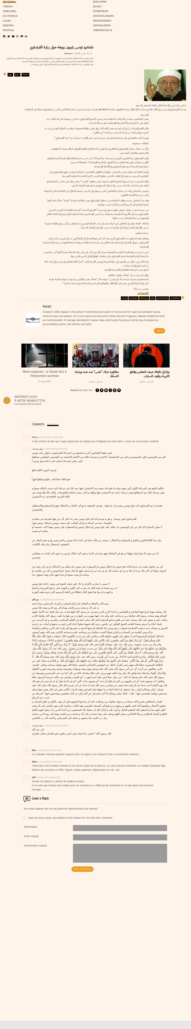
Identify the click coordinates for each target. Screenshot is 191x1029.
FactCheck (9, 16)
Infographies (101, 21)
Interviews (100, 11)
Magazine (99, 2)
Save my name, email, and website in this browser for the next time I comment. (70, 818)
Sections (9, 2)
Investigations (102, 16)
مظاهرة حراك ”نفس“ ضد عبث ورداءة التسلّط (97, 374)
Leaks (6, 21)
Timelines (9, 11)
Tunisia (124, 298)
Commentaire (35, 845)
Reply (69, 437)
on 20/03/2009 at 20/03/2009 (55, 726)
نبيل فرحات (37, 449)
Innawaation (101, 25)
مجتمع (17, 74)
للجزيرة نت (143, 293)
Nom (30, 827)
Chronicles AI (102, 30)
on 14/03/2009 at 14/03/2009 (50, 437)
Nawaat (68, 53)
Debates (8, 25)
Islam (152, 298)
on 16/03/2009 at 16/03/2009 (55, 449)
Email (31, 836)
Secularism (133, 298)
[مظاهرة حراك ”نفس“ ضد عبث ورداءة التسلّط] (95, 355)
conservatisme (162, 298)
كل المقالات (159, 330)
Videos (7, 6)
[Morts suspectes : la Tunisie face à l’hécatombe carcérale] (44, 355)
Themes (25, 74)
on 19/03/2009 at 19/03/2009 (52, 600)
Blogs (96, 6)
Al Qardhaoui (175, 298)
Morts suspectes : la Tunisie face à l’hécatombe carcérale (45, 374)
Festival (8, 30)
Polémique (144, 298)
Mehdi (35, 437)
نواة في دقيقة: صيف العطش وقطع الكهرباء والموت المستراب (150, 374)
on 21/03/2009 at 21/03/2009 (49, 762)
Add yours (52, 424)
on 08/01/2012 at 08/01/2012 (48, 778)
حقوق (10, 74)
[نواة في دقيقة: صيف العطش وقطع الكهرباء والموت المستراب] (146, 355)
